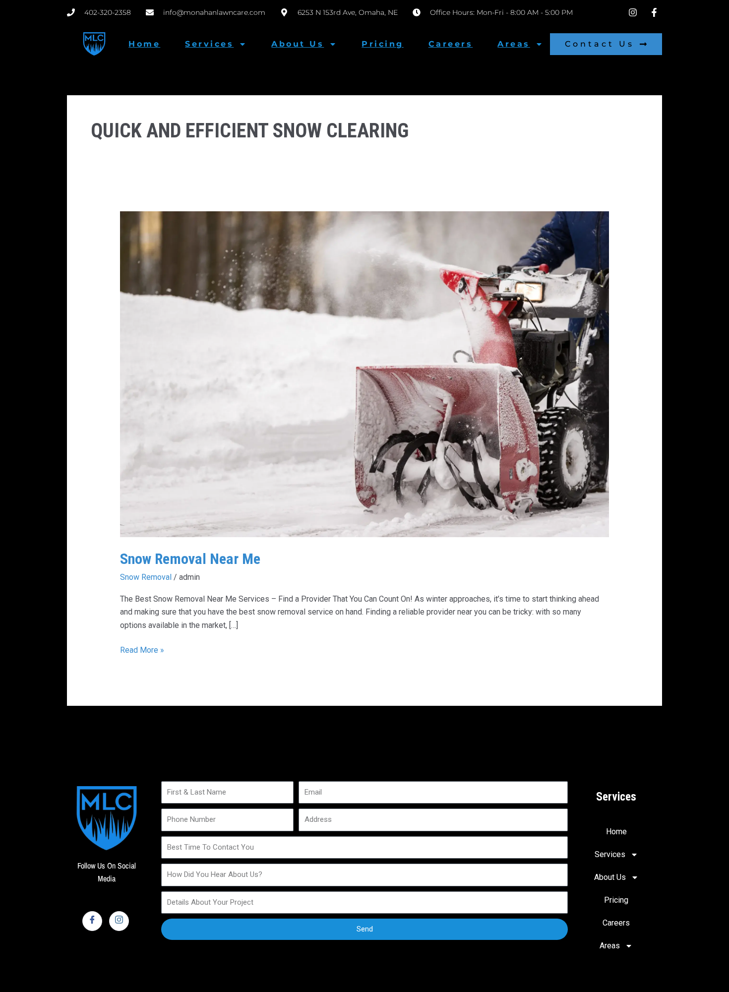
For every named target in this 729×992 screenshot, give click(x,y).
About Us (297, 44)
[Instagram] (119, 921)
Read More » (142, 649)
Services (209, 44)
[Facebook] (92, 921)
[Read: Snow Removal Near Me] (364, 373)
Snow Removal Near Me (190, 558)
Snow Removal (146, 577)
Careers (450, 44)
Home (144, 44)
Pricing (383, 44)
